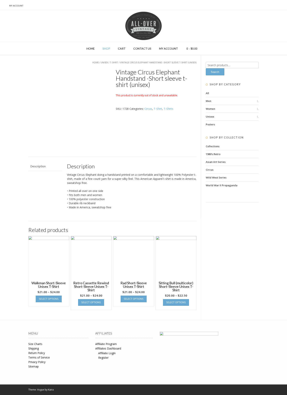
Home (90, 48)
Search (215, 71)
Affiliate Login (107, 353)
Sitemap (33, 366)
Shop (106, 48)
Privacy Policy (36, 362)
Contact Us (142, 48)
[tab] (45, 166)
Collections (212, 146)
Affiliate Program (106, 344)
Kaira (51, 389)
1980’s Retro (213, 154)
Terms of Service (39, 357)
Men (208, 101)
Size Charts (35, 344)
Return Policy (36, 353)
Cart (122, 48)
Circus (148, 109)
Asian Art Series (216, 162)
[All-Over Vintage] (143, 26)
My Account (16, 5)
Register (103, 357)
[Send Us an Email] (4, 5)
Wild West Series (216, 177)
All (207, 93)
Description (38, 166)
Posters (210, 124)
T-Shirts (168, 109)
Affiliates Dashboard (108, 348)
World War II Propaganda (221, 185)
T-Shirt (114, 62)
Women (210, 109)
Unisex (104, 62)
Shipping (33, 348)
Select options (49, 298)
